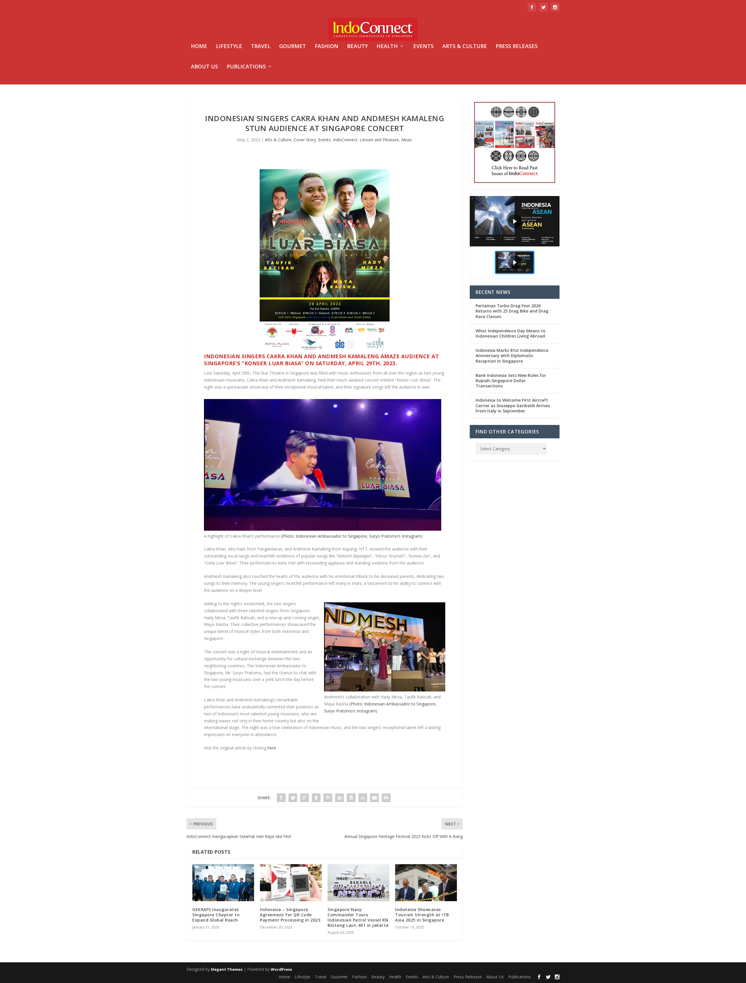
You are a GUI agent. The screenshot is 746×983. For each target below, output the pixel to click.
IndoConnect (345, 139)
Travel (260, 47)
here (272, 748)
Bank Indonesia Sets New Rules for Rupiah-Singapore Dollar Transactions (511, 381)
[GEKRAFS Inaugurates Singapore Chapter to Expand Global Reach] (223, 882)
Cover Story (305, 139)
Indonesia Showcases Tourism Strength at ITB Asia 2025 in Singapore (422, 915)
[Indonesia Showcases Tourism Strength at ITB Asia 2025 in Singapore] (426, 882)
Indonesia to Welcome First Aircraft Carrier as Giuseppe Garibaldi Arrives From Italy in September (513, 405)
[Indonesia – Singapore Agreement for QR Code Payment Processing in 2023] (291, 882)
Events (423, 47)
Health (387, 47)
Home (199, 47)
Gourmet (292, 47)
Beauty (357, 47)
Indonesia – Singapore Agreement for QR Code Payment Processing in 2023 (290, 915)
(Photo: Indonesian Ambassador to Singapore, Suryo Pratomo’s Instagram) (352, 536)
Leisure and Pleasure (379, 139)
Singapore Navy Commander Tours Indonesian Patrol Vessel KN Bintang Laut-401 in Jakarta (358, 917)
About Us (204, 67)
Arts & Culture (464, 47)
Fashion (326, 47)
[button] (515, 221)
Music (406, 139)
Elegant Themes (226, 969)
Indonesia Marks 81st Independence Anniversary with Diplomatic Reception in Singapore (512, 355)
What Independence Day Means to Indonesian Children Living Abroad (511, 333)
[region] (515, 237)
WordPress (281, 969)
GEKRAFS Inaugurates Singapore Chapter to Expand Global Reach (216, 915)
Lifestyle (229, 47)
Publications (246, 67)
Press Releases (517, 47)
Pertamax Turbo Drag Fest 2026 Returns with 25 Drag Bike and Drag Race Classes (512, 311)
